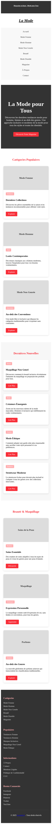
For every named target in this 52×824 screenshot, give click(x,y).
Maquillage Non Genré (12, 745)
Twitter (6, 801)
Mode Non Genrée (26, 48)
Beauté (25, 54)
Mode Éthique (8, 748)
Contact (26, 76)
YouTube (6, 804)
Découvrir (12, 566)
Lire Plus (11, 386)
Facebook (7, 791)
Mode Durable (25, 59)
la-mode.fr (21, 815)
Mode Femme (25, 37)
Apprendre (12, 622)
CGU (5, 776)
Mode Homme (25, 43)
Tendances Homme (10, 738)
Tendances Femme (10, 734)
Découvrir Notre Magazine (26, 134)
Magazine (26, 65)
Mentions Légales (10, 769)
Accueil (26, 32)
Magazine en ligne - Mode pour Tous (26, 6)
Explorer (11, 214)
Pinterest (6, 798)
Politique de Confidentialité (13, 773)
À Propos (25, 70)
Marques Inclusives (10, 741)
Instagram (7, 794)
